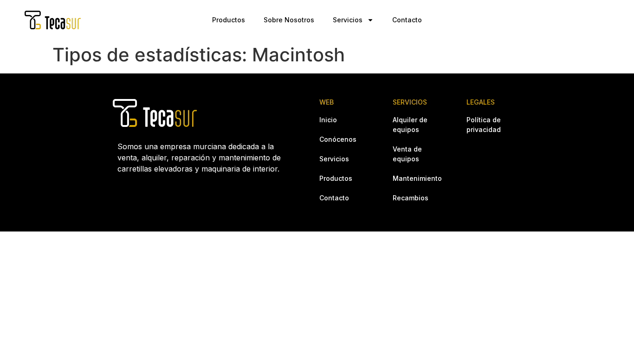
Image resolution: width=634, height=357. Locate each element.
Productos (228, 20)
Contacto (407, 20)
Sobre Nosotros (289, 20)
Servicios (347, 20)
